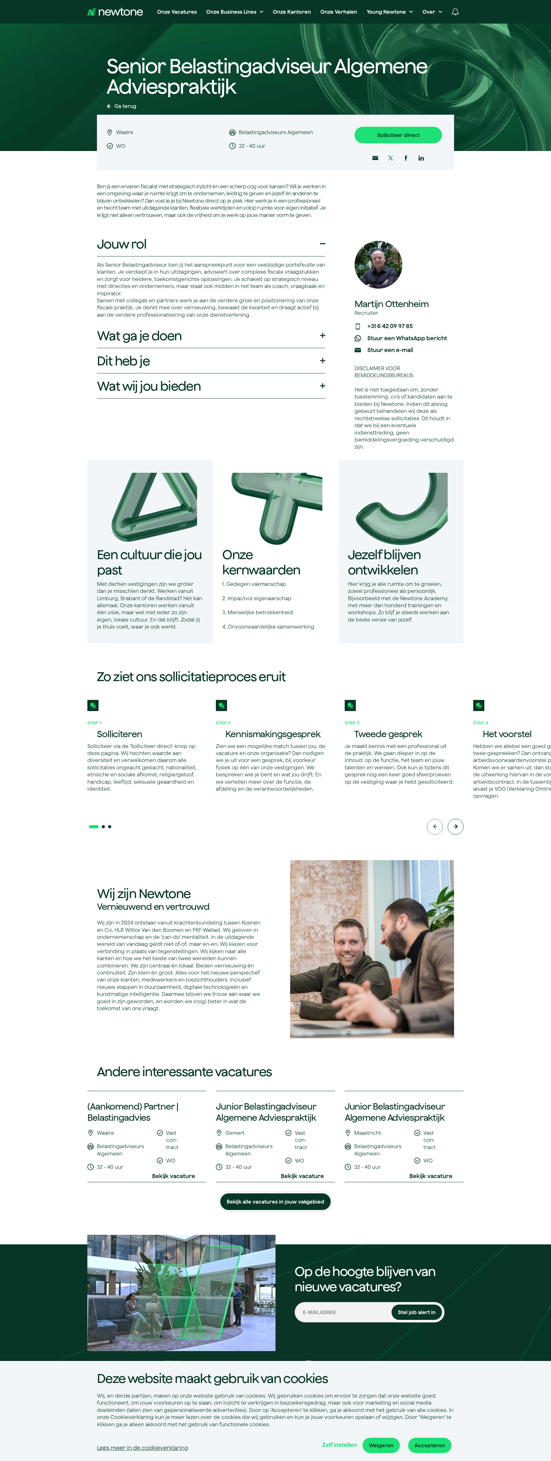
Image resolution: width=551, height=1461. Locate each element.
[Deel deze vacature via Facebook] (406, 158)
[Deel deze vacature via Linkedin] (421, 158)
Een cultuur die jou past (149, 562)
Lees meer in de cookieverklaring (142, 1447)
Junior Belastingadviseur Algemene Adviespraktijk (266, 1112)
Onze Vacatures (177, 12)
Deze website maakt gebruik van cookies (212, 1378)
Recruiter (366, 313)
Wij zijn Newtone (143, 893)
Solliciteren (119, 734)
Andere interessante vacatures (184, 1071)
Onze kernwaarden (261, 562)
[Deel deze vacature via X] (390, 158)
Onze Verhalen (338, 12)
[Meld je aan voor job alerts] (455, 11)
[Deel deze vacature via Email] (375, 158)
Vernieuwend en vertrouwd (153, 906)
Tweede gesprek (388, 734)
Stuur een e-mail (390, 350)
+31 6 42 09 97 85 (390, 326)
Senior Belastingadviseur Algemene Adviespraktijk (267, 76)
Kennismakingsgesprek (272, 734)
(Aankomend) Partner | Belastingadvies (132, 1112)
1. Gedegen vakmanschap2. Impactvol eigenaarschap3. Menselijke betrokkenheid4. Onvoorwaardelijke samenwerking (268, 605)
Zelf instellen (339, 1445)
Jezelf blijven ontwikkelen (384, 562)
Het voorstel (507, 734)
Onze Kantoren (292, 12)
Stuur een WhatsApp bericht (407, 338)
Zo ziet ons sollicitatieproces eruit (191, 676)
